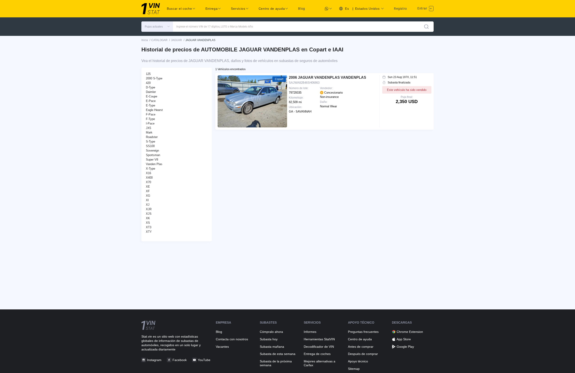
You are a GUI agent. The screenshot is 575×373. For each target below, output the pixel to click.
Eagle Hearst (154, 110)
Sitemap (354, 369)
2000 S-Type (154, 78)
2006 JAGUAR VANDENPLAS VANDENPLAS (327, 77)
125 (148, 74)
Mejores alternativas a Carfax (319, 363)
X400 (149, 177)
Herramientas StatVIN (319, 339)
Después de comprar (363, 354)
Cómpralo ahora (271, 332)
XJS (149, 213)
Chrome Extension (410, 332)
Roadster (152, 137)
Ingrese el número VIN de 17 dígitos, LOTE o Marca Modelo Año (214, 26)
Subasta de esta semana (277, 354)
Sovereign (152, 150)
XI (147, 200)
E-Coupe (151, 96)
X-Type (150, 168)
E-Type (150, 105)
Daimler (151, 92)
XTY (149, 231)
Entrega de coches (317, 354)
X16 (148, 173)
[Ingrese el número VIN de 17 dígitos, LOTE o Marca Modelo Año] (426, 26)
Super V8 (152, 159)
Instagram (154, 360)
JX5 (148, 128)
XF (148, 191)
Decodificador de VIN (319, 346)
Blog (301, 8)
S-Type (150, 141)
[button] (157, 26)
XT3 (148, 227)
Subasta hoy (269, 339)
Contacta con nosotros (232, 339)
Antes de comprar (360, 346)
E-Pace (151, 101)
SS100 (150, 146)
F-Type (150, 119)
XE (148, 186)
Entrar (422, 8)
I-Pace (150, 123)
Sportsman (153, 155)
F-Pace (150, 114)
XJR (149, 209)
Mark (149, 132)
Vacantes (222, 346)
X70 (148, 182)
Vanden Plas (154, 164)
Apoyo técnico (358, 361)
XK (148, 218)
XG (148, 195)
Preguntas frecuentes (363, 332)
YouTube (204, 360)
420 (148, 83)
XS (148, 222)
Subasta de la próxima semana (276, 363)
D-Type (150, 87)
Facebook (179, 360)
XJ (148, 204)
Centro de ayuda (360, 339)
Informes (310, 332)
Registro (400, 8)
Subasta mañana (272, 346)
